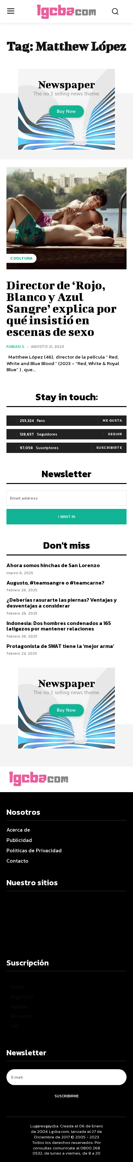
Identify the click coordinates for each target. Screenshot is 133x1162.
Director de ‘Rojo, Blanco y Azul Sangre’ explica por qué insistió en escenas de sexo (61, 308)
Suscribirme (67, 1096)
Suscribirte (109, 447)
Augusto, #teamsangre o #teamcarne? (55, 582)
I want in (66, 517)
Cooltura (21, 258)
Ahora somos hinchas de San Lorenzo (53, 565)
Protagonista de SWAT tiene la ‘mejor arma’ (60, 646)
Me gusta (112, 420)
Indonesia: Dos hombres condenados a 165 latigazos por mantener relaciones (58, 626)
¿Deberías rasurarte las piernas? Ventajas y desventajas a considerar (61, 602)
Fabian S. (15, 346)
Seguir (115, 433)
